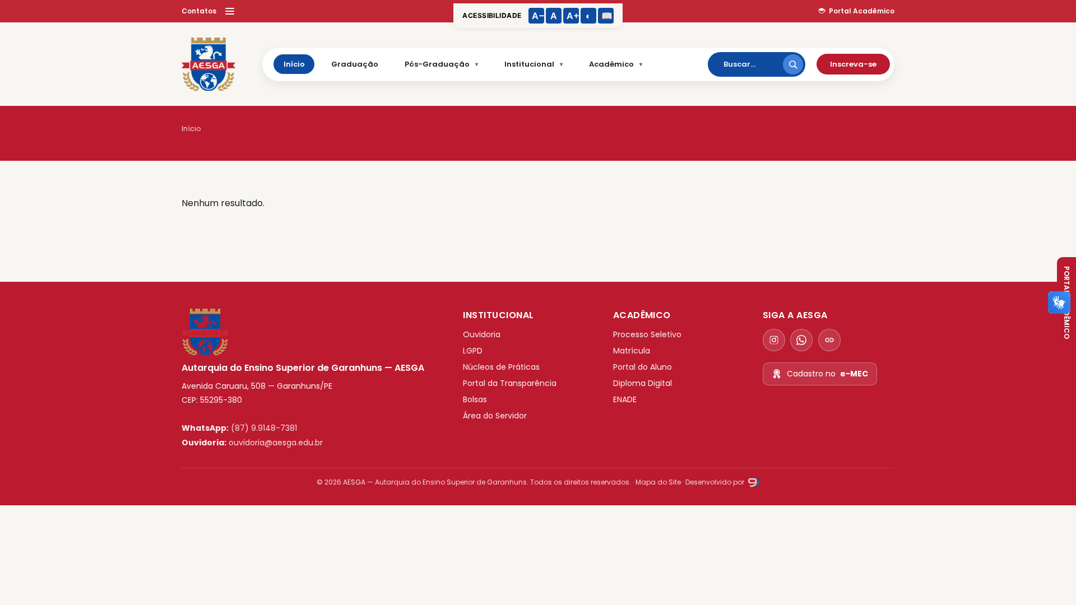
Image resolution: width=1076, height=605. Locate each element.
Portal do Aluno (642, 367)
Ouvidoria (481, 334)
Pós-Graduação (437, 64)
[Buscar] (793, 64)
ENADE (625, 399)
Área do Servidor (495, 415)
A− (538, 15)
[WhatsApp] (801, 340)
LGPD (473, 350)
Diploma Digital (642, 383)
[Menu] (229, 11)
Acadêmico (611, 64)
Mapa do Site (658, 482)
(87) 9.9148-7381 (264, 428)
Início (294, 64)
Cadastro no (827, 373)
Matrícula (631, 350)
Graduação (354, 64)
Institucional (529, 64)
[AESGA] (208, 64)
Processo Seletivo (647, 334)
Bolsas (475, 399)
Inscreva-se (853, 64)
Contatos (199, 11)
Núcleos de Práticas (501, 367)
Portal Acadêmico (861, 11)
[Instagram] (774, 340)
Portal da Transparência (509, 383)
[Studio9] (752, 482)
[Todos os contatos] (829, 340)
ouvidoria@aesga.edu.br (276, 442)
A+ (573, 15)
